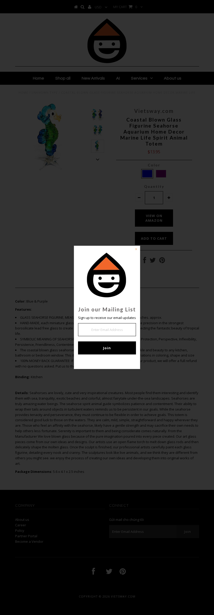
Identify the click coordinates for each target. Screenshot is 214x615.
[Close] (136, 250)
